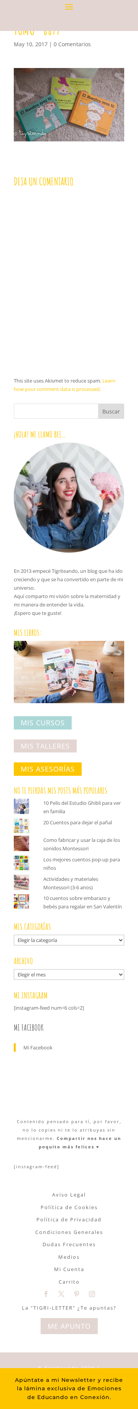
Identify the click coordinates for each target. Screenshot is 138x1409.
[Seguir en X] (61, 1294)
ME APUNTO (69, 1326)
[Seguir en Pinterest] (77, 1294)
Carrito (69, 1281)
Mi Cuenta (69, 1269)
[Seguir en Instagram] (92, 1294)
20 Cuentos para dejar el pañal (77, 822)
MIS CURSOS (43, 722)
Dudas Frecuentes (69, 1244)
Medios (69, 1256)
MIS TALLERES (45, 746)
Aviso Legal (69, 1194)
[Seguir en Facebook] (46, 1294)
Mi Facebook (29, 1027)
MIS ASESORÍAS (48, 769)
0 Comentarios (72, 44)
